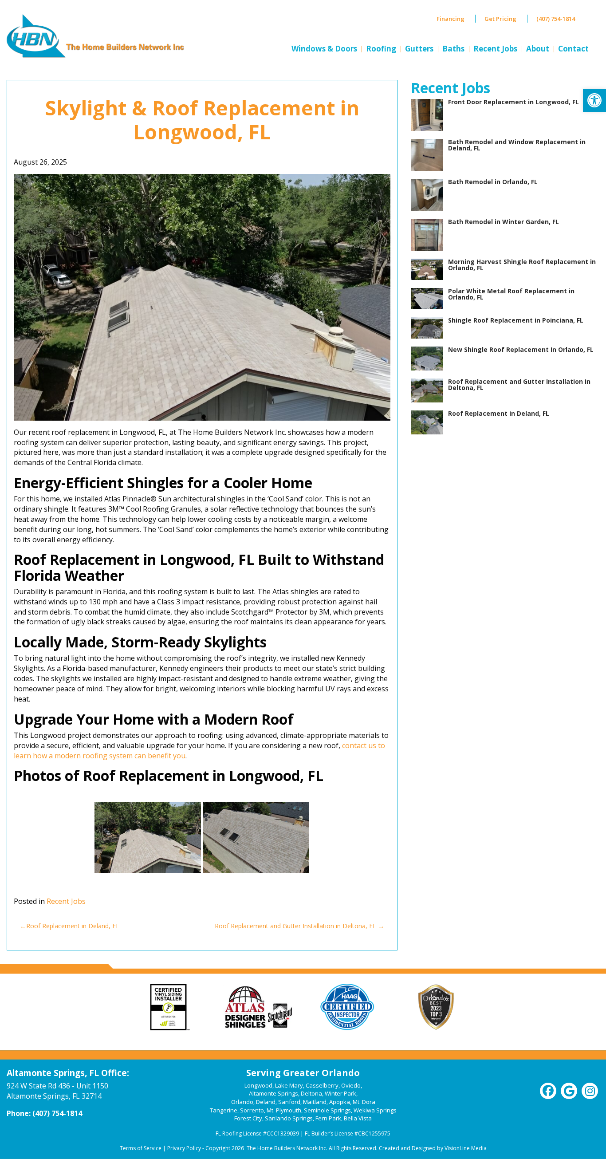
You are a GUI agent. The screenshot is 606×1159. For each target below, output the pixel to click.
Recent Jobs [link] (495, 48)
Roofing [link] (381, 48)
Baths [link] (453, 48)
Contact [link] (573, 48)
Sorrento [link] (252, 1110)
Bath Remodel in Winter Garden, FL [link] (503, 221)
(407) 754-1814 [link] (555, 19)
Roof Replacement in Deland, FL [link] (72, 926)
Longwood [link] (258, 1085)
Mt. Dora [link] (364, 1102)
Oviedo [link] (351, 1085)
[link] (594, 100)
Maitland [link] (315, 1102)
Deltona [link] (311, 1093)
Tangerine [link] (223, 1110)
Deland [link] (265, 1102)
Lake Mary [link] (289, 1085)
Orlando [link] (242, 1102)
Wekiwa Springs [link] (375, 1110)
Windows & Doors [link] (324, 48)
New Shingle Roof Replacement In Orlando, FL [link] (521, 349)
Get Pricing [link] (500, 19)
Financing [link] (450, 19)
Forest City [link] (248, 1118)
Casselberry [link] (322, 1085)
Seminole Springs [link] (327, 1110)
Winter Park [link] (340, 1093)
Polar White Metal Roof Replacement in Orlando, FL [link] (511, 294)
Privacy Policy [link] (184, 1148)
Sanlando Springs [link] (289, 1118)
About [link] (537, 48)
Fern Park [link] (328, 1118)
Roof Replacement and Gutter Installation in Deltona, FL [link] (295, 926)
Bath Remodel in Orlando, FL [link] (493, 181)
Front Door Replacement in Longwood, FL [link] (513, 102)
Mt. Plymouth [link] (284, 1110)
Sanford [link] (289, 1102)
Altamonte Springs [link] (273, 1093)
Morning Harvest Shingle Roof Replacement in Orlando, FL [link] (522, 264)
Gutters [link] (419, 48)
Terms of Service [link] (140, 1148)
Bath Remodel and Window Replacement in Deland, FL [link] (517, 145)
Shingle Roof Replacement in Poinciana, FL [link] (515, 320)
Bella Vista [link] (358, 1118)
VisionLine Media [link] (466, 1148)
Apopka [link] (339, 1102)
